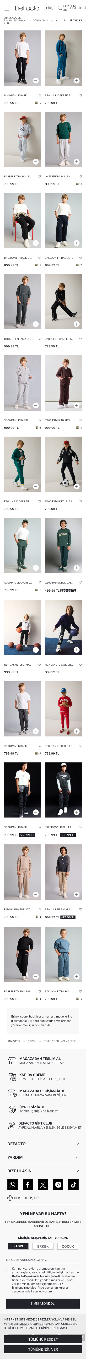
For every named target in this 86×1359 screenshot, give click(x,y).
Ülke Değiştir (26, 1198)
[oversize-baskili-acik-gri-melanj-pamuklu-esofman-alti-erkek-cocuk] (63, 139)
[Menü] (7, 8)
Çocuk (68, 1246)
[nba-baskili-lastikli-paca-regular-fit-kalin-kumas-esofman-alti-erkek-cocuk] (22, 627)
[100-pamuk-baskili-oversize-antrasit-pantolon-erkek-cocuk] (22, 58)
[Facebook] (28, 1184)
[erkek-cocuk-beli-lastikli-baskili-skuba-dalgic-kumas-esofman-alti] (63, 790)
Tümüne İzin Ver (43, 1349)
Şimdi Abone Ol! (43, 1303)
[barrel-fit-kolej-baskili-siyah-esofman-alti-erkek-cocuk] (63, 302)
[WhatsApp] (12, 1184)
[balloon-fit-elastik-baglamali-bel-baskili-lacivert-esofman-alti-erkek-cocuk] (63, 220)
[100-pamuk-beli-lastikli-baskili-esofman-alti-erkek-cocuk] (63, 545)
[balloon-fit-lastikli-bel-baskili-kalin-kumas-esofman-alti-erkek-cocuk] (63, 954)
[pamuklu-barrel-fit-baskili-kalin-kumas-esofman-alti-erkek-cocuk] (22, 872)
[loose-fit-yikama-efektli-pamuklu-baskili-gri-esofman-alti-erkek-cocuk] (22, 302)
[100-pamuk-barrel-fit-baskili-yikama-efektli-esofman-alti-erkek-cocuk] (22, 383)
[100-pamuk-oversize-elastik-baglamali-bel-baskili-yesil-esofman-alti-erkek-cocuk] (22, 545)
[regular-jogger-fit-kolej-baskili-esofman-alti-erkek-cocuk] (22, 464)
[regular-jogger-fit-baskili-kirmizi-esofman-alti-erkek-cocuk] (63, 708)
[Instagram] (58, 1184)
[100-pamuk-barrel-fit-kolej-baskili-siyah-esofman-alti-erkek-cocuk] (63, 464)
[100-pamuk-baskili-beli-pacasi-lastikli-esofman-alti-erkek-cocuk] (22, 790)
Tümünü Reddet (43, 1339)
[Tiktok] (73, 1184)
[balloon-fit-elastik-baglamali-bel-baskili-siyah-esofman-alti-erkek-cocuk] (22, 220)
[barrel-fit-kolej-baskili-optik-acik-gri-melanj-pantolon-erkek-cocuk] (22, 139)
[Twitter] (43, 1184)
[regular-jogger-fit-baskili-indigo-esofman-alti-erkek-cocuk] (63, 58)
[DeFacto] (27, 8)
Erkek (43, 1246)
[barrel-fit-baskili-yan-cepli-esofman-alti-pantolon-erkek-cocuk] (22, 954)
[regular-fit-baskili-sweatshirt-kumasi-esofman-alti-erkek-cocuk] (63, 872)
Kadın (18, 1246)
